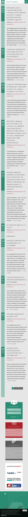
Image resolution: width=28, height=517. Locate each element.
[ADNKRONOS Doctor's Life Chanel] (14, 486)
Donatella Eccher (10, 24)
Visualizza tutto (11, 430)
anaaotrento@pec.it (14, 505)
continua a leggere (22, 45)
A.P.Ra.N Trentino (11, 457)
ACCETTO (24, 510)
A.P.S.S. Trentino (10, 453)
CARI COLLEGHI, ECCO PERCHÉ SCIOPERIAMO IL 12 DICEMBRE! (16, 279)
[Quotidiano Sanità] (14, 466)
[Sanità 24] (14, 473)
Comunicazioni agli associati (17, 22)
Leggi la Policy (3, 515)
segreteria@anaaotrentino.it (16, 503)
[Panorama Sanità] (14, 479)
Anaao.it (9, 449)
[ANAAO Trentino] (5, 494)
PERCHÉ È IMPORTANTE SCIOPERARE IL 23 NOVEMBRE (16, 243)
